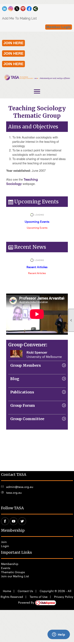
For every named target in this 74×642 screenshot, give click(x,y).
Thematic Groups (13, 572)
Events (5, 568)
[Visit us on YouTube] (23, 8)
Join (4, 542)
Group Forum (22, 405)
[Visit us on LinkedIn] (4, 8)
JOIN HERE (13, 43)
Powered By (26, 602)
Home (7, 591)
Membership (9, 564)
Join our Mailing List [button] (15, 576)
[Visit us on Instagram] (10, 8)
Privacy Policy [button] (63, 597)
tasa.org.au (14, 492)
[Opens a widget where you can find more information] (58, 635)
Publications (22, 392)
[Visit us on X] (17, 8)
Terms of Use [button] (38, 597)
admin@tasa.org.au (19, 487)
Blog (14, 378)
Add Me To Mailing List (19, 18)
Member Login (58, 27)
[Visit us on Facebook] (29, 8)
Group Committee (27, 418)
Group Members (25, 365)
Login (5, 546)
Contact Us (25, 591)
